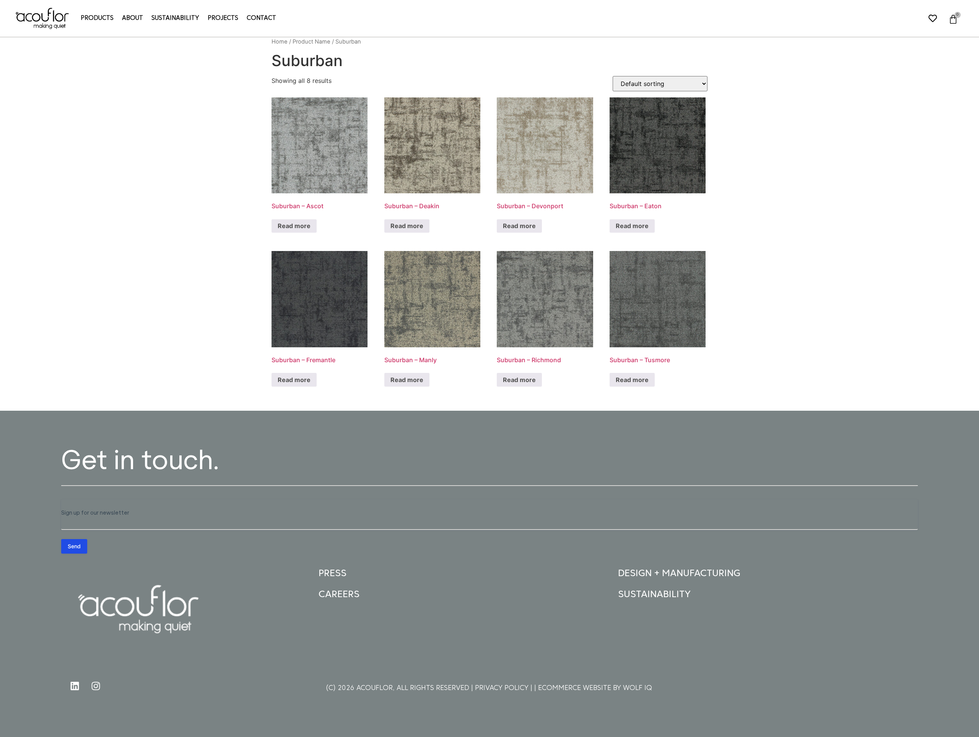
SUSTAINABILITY (654, 594)
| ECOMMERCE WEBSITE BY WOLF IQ (593, 688)
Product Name (311, 41)
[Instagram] (95, 685)
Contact (261, 18)
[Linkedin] (74, 685)
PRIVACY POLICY (502, 688)
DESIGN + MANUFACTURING (679, 573)
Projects (223, 18)
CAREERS (339, 594)
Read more (294, 226)
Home (280, 41)
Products (97, 18)
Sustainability (175, 18)
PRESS (332, 573)
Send (74, 546)
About (132, 18)
